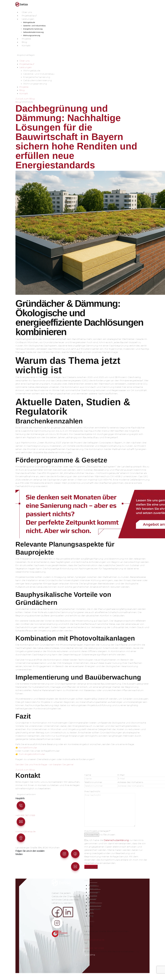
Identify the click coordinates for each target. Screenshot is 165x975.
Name (87, 775)
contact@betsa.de (25, 831)
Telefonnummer (93, 782)
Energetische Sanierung (33, 29)
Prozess (93, 885)
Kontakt (26, 45)
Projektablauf (29, 15)
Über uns (27, 12)
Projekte (26, 38)
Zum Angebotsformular (32, 754)
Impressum (94, 909)
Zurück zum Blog (25, 98)
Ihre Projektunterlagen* (97, 831)
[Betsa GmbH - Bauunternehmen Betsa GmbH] (21, 4)
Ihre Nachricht (92, 791)
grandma (89, 954)
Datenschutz (95, 905)
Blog (24, 42)
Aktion (92, 902)
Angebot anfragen (26, 55)
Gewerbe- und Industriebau (34, 25)
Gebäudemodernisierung (33, 32)
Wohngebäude (29, 22)
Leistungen (28, 19)
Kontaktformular (28, 747)
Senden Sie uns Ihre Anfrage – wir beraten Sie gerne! (44, 764)
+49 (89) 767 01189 (25, 815)
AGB (91, 912)
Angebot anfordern (26, 794)
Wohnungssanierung (31, 35)
